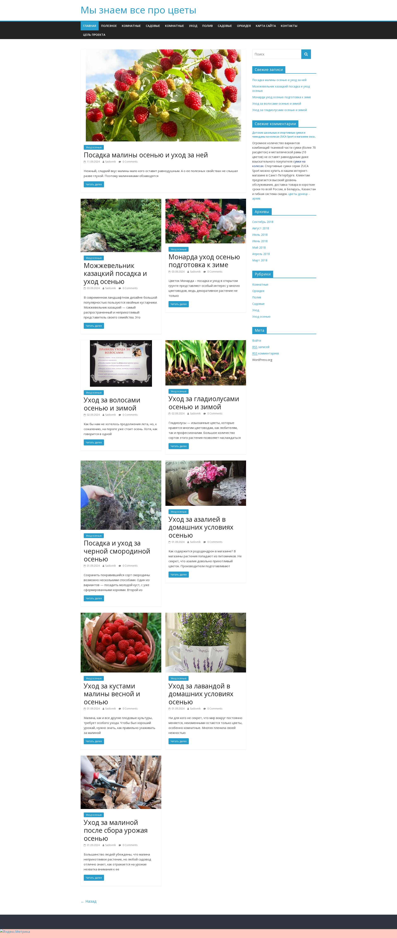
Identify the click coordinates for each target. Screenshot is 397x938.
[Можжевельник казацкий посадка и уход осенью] (121, 201)
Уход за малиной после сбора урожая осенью (116, 830)
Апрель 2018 (261, 254)
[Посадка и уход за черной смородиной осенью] (121, 463)
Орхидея (244, 26)
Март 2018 (259, 260)
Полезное (109, 26)
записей (260, 347)
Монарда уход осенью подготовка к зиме (204, 260)
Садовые (153, 26)
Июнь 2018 (260, 241)
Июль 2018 (260, 235)
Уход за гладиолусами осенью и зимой (204, 402)
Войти (256, 340)
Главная (89, 26)
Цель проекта (94, 35)
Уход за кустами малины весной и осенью (112, 693)
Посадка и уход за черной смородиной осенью (117, 550)
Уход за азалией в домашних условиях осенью (201, 527)
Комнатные (131, 26)
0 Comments (130, 161)
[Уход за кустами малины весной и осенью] (121, 615)
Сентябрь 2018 (262, 222)
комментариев (265, 353)
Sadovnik (110, 161)
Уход (193, 26)
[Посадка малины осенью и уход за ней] (163, 52)
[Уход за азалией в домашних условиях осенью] (205, 463)
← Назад (88, 901)
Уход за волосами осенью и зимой (112, 403)
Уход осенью (94, 147)
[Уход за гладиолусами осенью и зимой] (205, 342)
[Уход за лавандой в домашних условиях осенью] (205, 615)
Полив (207, 26)
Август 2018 (260, 228)
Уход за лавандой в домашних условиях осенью (201, 693)
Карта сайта (266, 26)
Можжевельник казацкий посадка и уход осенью (115, 273)
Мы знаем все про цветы (138, 9)
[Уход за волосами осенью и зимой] (121, 342)
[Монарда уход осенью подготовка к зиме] (205, 201)
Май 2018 (259, 247)
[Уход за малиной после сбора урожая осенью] (121, 758)
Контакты (289, 26)
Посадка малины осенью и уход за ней (146, 154)
